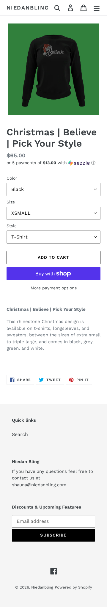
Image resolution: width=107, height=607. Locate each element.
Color (12, 178)
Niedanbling (28, 7)
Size (11, 202)
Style (12, 225)
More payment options (54, 288)
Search (20, 434)
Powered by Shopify (73, 587)
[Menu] (96, 8)
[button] (53, 163)
